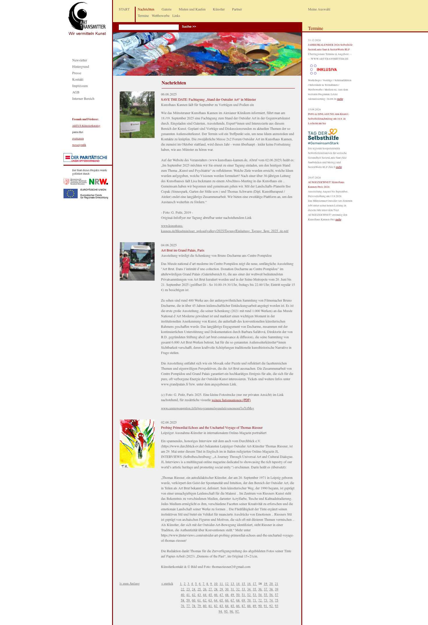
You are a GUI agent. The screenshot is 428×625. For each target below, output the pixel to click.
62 (205, 600)
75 (276, 600)
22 (183, 589)
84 (227, 605)
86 (238, 605)
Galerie (166, 9)
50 (238, 594)
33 (244, 589)
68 (238, 600)
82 (216, 605)
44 (205, 594)
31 (233, 589)
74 (271, 600)
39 (276, 589)
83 (222, 605)
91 (266, 605)
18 (260, 583)
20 (271, 583)
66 (227, 600)
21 (276, 583)
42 (194, 594)
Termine (143, 15)
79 (199, 605)
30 (227, 589)
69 (244, 600)
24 (194, 589)
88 (249, 605)
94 (221, 611)
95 (226, 611)
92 (271, 605)
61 (199, 600)
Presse (76, 72)
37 (266, 589)
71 (255, 600)
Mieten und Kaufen (192, 9)
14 (238, 583)
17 (255, 583)
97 (237, 611)
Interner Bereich (83, 98)
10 (216, 583)
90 (260, 605)
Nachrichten (146, 9)
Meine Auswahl (319, 9)
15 (244, 583)
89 (255, 605)
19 (266, 583)
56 (271, 594)
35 (255, 589)
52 (249, 594)
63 (210, 600)
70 (249, 600)
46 (216, 594)
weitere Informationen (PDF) (231, 400)
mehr (340, 99)
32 (238, 589)
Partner (237, 9)
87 (244, 605)
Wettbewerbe (160, 15)
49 (233, 594)
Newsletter (79, 60)
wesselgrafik (79, 145)
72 (260, 600)
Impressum (80, 85)
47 (222, 594)
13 (233, 583)
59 (188, 600)
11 (222, 583)
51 (244, 594)
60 (194, 600)
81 (210, 605)
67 (233, 600)
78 (194, 605)
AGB (75, 92)
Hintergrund (80, 66)
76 (183, 605)
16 (249, 583)
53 (255, 594)
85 (233, 605)
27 (210, 589)
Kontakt (77, 79)
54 (260, 594)
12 (227, 583)
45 (210, 594)
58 (183, 600)
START (124, 9)
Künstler (219, 9)
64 (216, 600)
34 (249, 589)
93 (276, 605)
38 (271, 589)
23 (188, 589)
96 (232, 611)
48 (227, 594)
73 (266, 600)
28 (216, 589)
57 (276, 594)
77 (188, 605)
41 (188, 594)
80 (205, 605)
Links (176, 15)
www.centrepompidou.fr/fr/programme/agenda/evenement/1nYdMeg (207, 408)
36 (260, 589)
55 (266, 594)
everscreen (78, 138)
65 (222, 600)
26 (205, 589)
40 (183, 594)
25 (199, 589)
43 (199, 594)
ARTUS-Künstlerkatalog (86, 126)
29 (222, 589)
